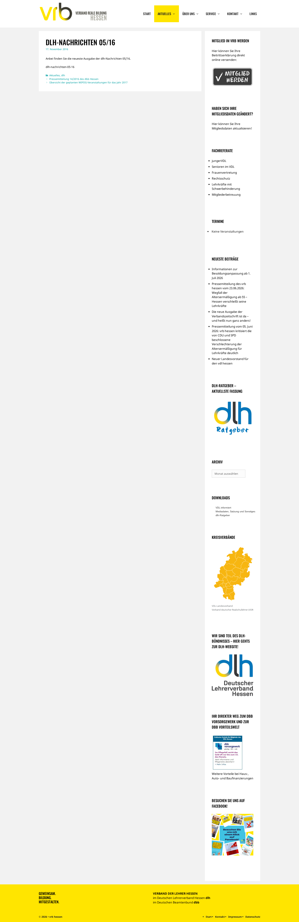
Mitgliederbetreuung (226, 195)
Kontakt (232, 13)
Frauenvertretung (224, 173)
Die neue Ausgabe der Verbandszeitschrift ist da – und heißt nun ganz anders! (231, 316)
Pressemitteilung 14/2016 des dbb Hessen (73, 79)
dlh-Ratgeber (223, 515)
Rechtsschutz (221, 178)
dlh (63, 75)
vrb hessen (55, 916)
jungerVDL (219, 161)
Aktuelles (164, 13)
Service (211, 13)
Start (147, 13)
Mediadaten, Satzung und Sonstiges (234, 511)
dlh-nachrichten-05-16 (60, 67)
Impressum (235, 916)
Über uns (188, 13)
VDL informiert (223, 507)
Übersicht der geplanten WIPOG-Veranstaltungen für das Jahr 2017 (88, 82)
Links (253, 13)
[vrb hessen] (72, 11)
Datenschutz (252, 916)
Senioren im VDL (223, 167)
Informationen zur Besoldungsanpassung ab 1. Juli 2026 (231, 273)
